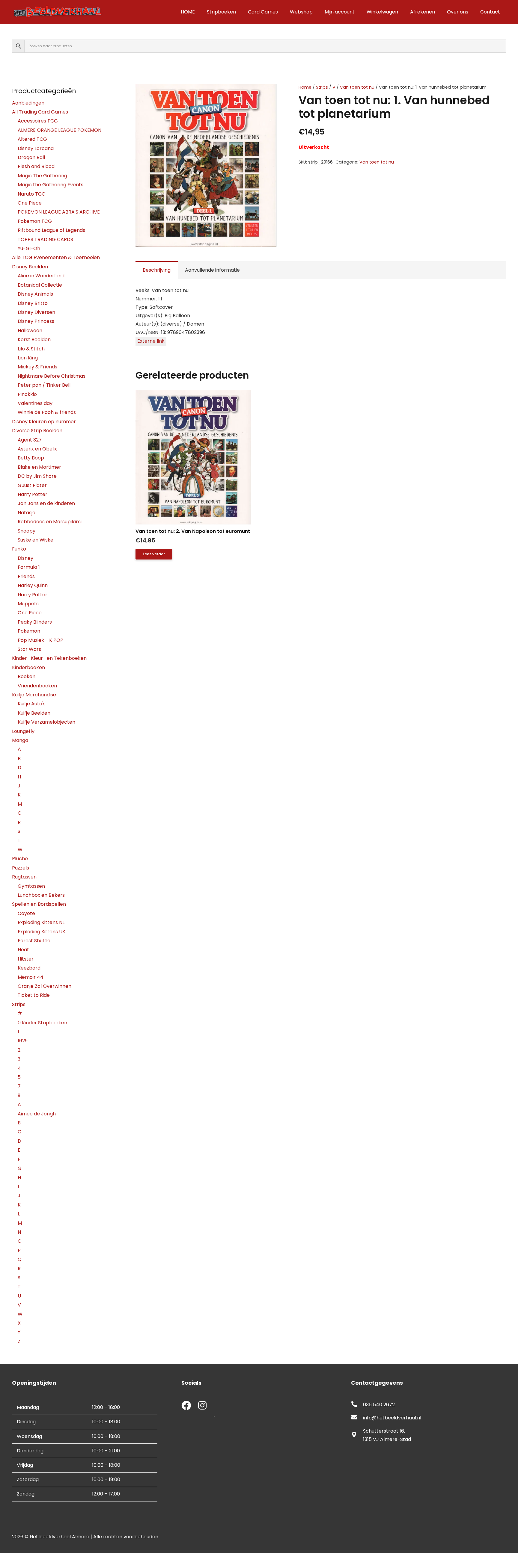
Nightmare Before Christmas (51, 376)
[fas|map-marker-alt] (357, 1435)
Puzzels (20, 867)
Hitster (26, 958)
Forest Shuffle (34, 940)
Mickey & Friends (37, 366)
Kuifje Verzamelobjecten (46, 722)
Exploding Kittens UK (41, 931)
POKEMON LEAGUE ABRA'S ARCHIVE (59, 211)
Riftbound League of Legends (51, 230)
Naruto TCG (32, 193)
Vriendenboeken (37, 685)
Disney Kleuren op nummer (44, 421)
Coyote (26, 913)
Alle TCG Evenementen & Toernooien (56, 257)
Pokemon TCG (35, 221)
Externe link (151, 341)
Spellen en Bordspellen (39, 904)
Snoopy (26, 530)
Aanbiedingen (28, 102)
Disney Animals (35, 294)
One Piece (30, 202)
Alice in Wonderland (41, 275)
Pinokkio (27, 394)
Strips (322, 87)
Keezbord (29, 967)
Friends (26, 576)
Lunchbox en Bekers (41, 895)
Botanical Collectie (40, 285)
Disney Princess (36, 321)
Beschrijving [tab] (157, 270)
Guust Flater (32, 485)
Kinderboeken (28, 667)
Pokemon (29, 630)
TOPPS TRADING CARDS (45, 239)
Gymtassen (31, 886)
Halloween (30, 330)
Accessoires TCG (38, 120)
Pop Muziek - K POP (40, 640)
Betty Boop (31, 457)
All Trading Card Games (40, 111)
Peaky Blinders (35, 622)
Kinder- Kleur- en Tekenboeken (49, 658)
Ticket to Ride (34, 995)
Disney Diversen (36, 312)
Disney (25, 558)
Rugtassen (24, 876)
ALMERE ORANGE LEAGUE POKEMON (59, 130)
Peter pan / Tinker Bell (44, 385)
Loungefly (23, 731)
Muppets (28, 603)
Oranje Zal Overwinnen (44, 986)
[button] (266, 93)
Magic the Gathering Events (50, 184)
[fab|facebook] (186, 1406)
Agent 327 (30, 439)
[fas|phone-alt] (357, 1405)
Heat (23, 949)
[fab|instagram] (202, 1406)
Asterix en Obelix (37, 448)
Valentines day (35, 403)
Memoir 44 (30, 977)
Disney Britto (33, 303)
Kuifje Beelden (34, 713)
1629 (23, 1040)
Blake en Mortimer (39, 467)
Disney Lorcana (36, 148)
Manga (20, 740)
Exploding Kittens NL (41, 922)
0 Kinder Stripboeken (42, 1022)
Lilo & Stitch (31, 348)
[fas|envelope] (357, 1418)
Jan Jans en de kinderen (46, 503)
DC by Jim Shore (37, 476)
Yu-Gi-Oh (29, 248)
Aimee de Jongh (37, 1113)
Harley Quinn (33, 585)
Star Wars (29, 649)
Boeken (26, 676)
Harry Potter (32, 494)
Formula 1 (29, 567)
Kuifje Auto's (32, 703)
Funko (19, 548)
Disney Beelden (30, 266)
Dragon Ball (31, 157)
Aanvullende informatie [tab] (212, 270)
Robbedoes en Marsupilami (50, 521)
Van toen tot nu (357, 87)
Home (305, 87)
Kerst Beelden (34, 339)
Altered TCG (32, 139)
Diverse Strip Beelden (37, 430)
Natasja (26, 512)
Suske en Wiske (35, 539)
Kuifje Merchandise (34, 694)
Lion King (28, 357)
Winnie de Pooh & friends (47, 412)
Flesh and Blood (36, 166)
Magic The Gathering (42, 175)
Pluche (20, 858)
